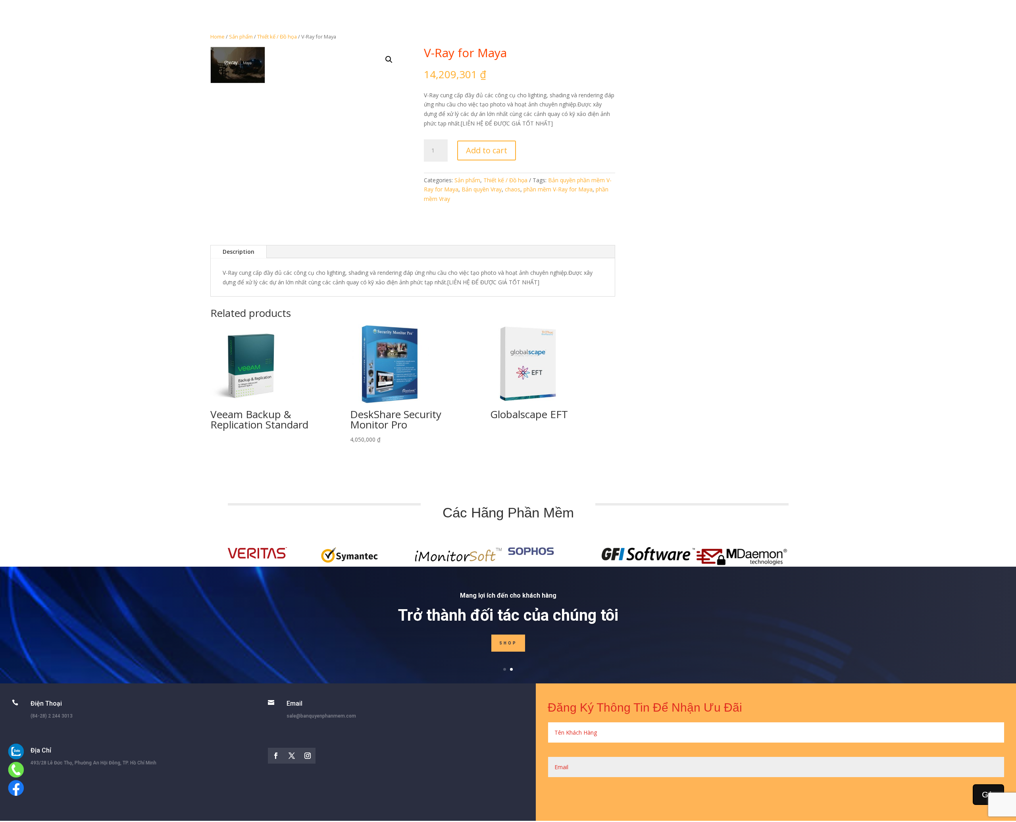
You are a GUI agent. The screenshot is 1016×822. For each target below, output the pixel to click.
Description (238, 251)
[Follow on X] (292, 756)
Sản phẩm (241, 36)
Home (217, 36)
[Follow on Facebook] (276, 756)
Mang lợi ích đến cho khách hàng (508, 595)
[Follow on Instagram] (308, 756)
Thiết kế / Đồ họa (277, 36)
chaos (512, 189)
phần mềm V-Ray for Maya (558, 189)
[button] (389, 59)
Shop (508, 643)
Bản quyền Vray (482, 189)
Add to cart (486, 150)
